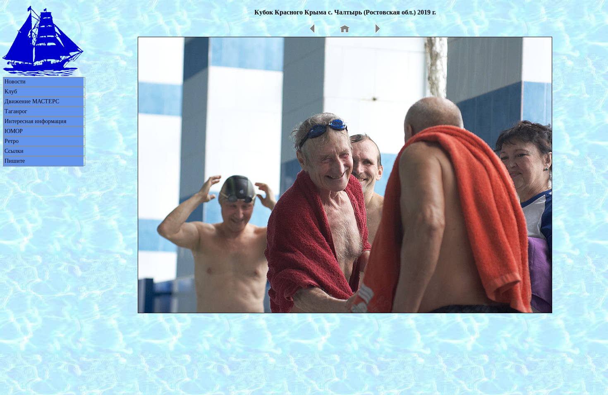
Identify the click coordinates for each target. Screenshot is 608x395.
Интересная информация (35, 121)
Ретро (12, 141)
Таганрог (16, 111)
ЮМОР (14, 131)
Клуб (11, 91)
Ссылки (14, 151)
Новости (15, 82)
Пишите (15, 161)
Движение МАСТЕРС (32, 101)
